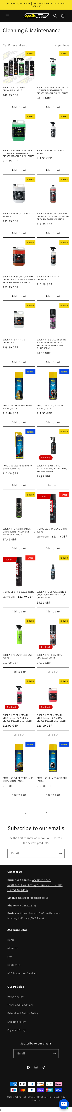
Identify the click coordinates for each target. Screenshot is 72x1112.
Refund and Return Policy (22, 1013)
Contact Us (13, 965)
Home (10, 939)
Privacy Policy (15, 996)
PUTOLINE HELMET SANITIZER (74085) (52, 779)
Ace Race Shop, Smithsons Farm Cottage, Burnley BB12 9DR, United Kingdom (35, 885)
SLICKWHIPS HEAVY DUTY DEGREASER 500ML (49, 656)
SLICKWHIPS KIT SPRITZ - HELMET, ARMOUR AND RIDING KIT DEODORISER (52, 468)
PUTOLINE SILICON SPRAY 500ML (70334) (50, 407)
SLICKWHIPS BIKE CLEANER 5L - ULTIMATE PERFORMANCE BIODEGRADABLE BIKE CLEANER (19, 153)
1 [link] (26, 812)
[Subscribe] (60, 853)
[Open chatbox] (64, 1104)
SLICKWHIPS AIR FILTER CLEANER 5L (14, 341)
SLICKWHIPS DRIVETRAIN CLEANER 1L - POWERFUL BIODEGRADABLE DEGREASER (17, 718)
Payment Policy (16, 1030)
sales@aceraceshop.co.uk (32, 897)
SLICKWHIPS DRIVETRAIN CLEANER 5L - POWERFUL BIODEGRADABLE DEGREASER (51, 718)
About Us (12, 948)
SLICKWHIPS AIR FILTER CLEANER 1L (48, 278)
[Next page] (46, 813)
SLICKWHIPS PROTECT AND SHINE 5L (16, 215)
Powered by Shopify (38, 1097)
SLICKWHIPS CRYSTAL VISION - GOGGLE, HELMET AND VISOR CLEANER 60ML (52, 594)
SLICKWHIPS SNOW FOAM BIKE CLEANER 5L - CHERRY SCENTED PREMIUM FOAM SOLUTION (19, 279)
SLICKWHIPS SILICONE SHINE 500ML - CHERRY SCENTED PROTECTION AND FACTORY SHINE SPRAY (51, 344)
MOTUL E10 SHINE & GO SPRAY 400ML (52, 530)
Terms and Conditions (20, 1005)
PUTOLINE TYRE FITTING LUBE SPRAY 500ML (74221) (18, 779)
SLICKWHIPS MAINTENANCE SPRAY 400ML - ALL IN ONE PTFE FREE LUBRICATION (19, 531)
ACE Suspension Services (22, 973)
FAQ (9, 956)
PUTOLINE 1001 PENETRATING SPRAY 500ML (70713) (18, 467)
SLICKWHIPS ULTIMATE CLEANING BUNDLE (14, 89)
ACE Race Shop (22, 1097)
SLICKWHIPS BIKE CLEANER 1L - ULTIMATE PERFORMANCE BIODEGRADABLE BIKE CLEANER (52, 90)
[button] (7, 16)
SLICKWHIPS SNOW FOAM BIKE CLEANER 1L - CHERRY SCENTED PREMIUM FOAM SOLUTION (52, 216)
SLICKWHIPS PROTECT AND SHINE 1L (50, 152)
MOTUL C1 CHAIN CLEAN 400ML (18, 591)
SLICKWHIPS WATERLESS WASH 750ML (18, 656)
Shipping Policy (16, 1021)
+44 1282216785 (26, 905)
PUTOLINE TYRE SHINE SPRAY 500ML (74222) (17, 407)
